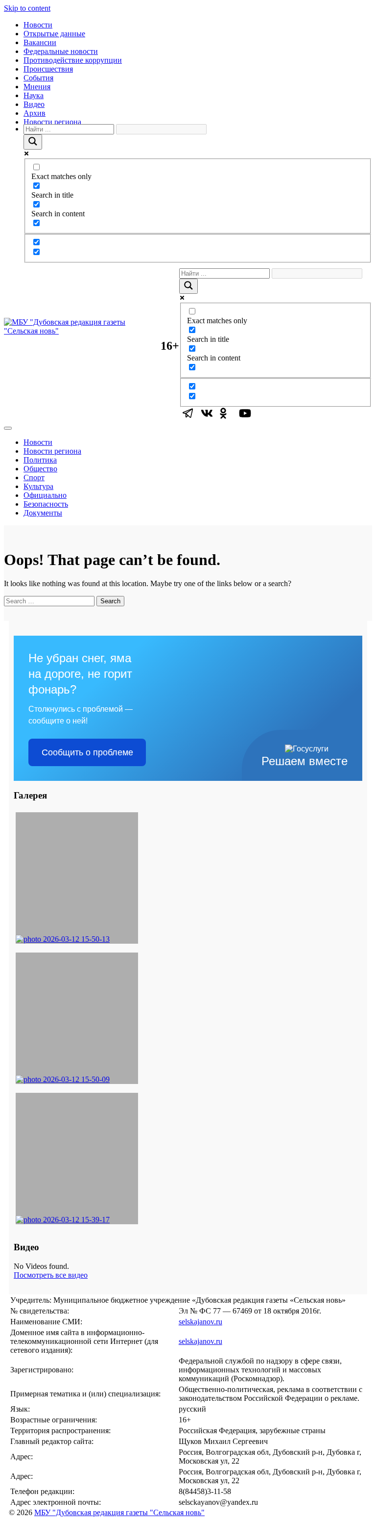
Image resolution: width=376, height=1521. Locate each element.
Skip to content (27, 8)
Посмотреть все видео (51, 1275)
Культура (38, 486)
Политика (40, 460)
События (38, 78)
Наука (34, 95)
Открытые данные (54, 33)
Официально (45, 495)
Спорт (34, 477)
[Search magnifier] (33, 142)
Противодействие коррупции (73, 60)
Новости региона (52, 122)
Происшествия (48, 69)
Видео (34, 104)
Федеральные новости (61, 51)
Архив (35, 113)
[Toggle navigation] (8, 428)
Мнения (37, 86)
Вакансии (40, 42)
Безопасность (46, 504)
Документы (43, 513)
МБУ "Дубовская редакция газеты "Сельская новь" (119, 1512)
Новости (38, 25)
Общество (40, 468)
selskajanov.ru (200, 1321)
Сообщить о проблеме (87, 752)
